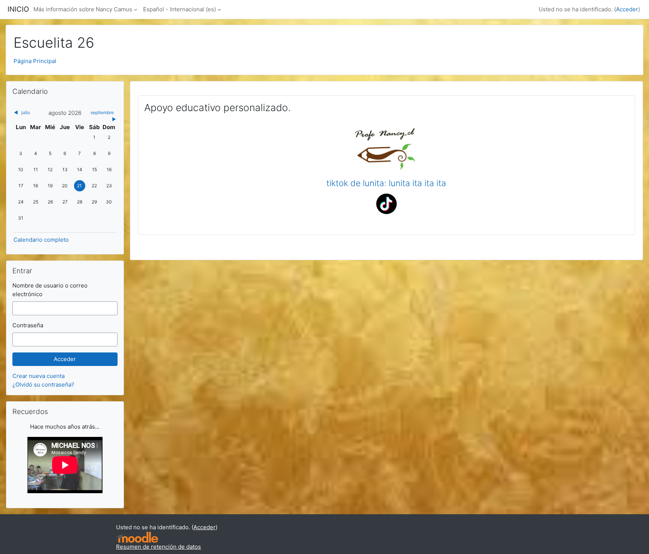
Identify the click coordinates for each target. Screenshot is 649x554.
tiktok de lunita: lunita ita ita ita (386, 183)
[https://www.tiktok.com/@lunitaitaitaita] (386, 203)
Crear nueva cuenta (38, 375)
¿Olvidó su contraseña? (43, 384)
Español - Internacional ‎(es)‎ (179, 9)
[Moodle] (137, 537)
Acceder (627, 9)
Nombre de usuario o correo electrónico (50, 290)
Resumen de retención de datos (158, 546)
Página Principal (35, 61)
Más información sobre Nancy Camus (82, 9)
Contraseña (27, 325)
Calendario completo (41, 239)
